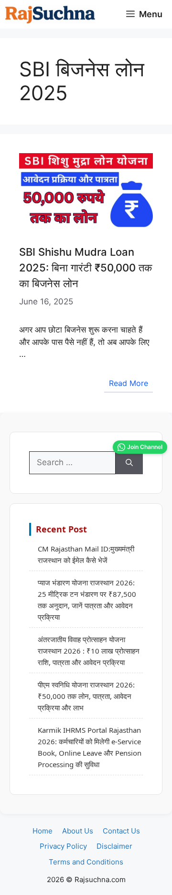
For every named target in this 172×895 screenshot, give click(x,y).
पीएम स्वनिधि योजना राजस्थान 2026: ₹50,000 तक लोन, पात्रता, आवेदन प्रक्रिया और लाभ (86, 696)
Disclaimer (114, 846)
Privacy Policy (63, 846)
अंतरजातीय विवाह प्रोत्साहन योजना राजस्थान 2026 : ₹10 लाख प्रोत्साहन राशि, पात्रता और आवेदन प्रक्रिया (89, 651)
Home (42, 830)
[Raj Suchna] (50, 14)
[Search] (129, 462)
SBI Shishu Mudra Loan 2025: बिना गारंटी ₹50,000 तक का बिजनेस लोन (85, 268)
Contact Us (121, 830)
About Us (77, 830)
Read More (128, 383)
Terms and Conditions (86, 861)
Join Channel (144, 446)
